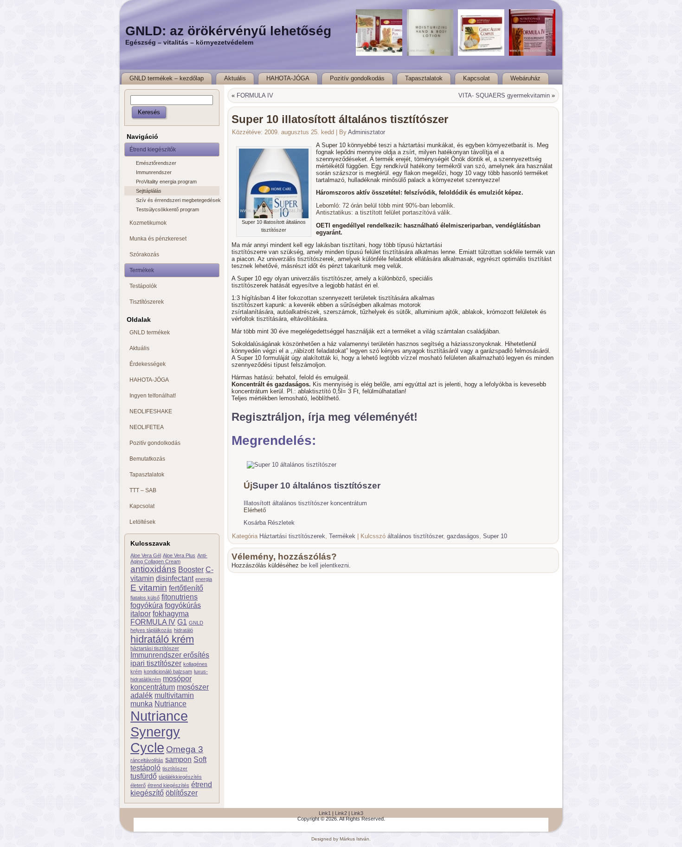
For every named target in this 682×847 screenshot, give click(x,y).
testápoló (145, 768)
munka (141, 704)
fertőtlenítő (186, 588)
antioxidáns (153, 569)
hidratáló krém (162, 639)
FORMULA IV (152, 622)
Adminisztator (366, 132)
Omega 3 (184, 749)
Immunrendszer (154, 172)
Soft (199, 759)
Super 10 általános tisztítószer (316, 485)
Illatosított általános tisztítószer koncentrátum (305, 503)
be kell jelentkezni (325, 565)
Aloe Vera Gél (145, 555)
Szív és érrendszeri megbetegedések (177, 200)
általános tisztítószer (415, 536)
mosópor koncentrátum (161, 683)
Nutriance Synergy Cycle (159, 731)
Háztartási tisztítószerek (292, 536)
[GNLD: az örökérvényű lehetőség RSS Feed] (131, 820)
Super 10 (495, 536)
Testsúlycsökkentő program (167, 209)
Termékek (342, 536)
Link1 (325, 813)
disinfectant (174, 578)
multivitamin (174, 695)
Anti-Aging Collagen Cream (168, 558)
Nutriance (170, 704)
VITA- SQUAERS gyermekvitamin (504, 95)
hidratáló (183, 630)
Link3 (357, 813)
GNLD (196, 622)
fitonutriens (179, 597)
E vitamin (148, 588)
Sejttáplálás (148, 191)
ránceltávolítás (146, 760)
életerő (138, 785)
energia (203, 579)
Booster (191, 569)
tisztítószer (174, 768)
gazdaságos (463, 536)
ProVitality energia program (166, 181)
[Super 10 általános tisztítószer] (292, 464)
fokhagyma (171, 614)
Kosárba (255, 522)
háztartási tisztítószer (154, 648)
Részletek (281, 522)
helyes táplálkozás (151, 630)
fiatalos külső (145, 597)
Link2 (341, 813)
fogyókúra (146, 605)
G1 (182, 622)
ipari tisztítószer (155, 663)
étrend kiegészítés (168, 785)
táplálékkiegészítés (180, 777)
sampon (178, 759)
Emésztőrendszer (156, 163)
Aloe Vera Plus (179, 555)
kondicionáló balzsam (168, 671)
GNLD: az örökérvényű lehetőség (228, 31)
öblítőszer (182, 793)
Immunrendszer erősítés (169, 655)
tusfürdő (143, 776)
